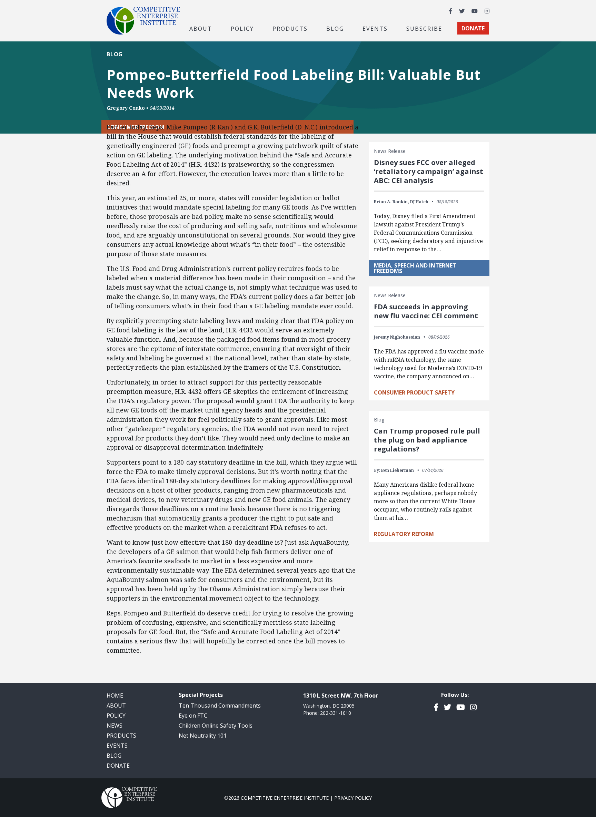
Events (375, 28)
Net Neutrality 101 (203, 735)
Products (121, 735)
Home (115, 695)
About (116, 705)
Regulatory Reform (404, 534)
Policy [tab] (242, 28)
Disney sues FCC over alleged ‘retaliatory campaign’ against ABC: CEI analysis (428, 171)
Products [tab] (290, 28)
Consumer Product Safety (414, 392)
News (114, 725)
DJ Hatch (419, 202)
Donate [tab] (473, 28)
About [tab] (200, 28)
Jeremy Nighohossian (397, 337)
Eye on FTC (193, 715)
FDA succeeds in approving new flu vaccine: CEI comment (426, 311)
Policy (116, 715)
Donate (118, 765)
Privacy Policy (353, 798)
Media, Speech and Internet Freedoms (415, 268)
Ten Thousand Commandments (220, 705)
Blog (335, 28)
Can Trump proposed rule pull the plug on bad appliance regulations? (427, 440)
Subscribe (424, 28)
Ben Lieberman (397, 470)
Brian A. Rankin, (391, 202)
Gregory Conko (126, 108)
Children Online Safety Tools (215, 725)
